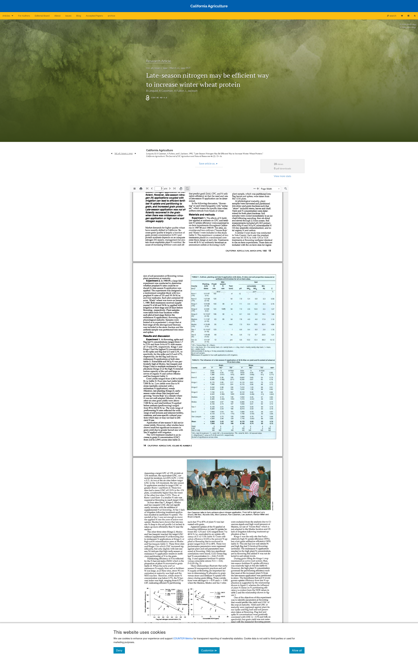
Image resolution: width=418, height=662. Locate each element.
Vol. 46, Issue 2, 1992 (157, 68)
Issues (68, 16)
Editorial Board (42, 16)
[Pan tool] (181, 188)
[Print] (141, 188)
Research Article (158, 61)
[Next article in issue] (135, 153)
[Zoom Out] (255, 188)
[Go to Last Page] (174, 188)
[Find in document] (286, 188)
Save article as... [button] (208, 163)
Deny (120, 650)
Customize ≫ (210, 650)
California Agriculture (159, 150)
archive (111, 16)
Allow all (298, 650)
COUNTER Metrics (183, 638)
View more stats (282, 176)
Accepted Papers (94, 16)
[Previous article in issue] (111, 153)
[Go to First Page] (147, 188)
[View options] (134, 188)
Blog (78, 16)
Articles (6, 16)
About (57, 16)
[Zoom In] (258, 188)
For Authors (24, 16)
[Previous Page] (152, 188)
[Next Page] (170, 188)
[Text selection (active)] (187, 188)
